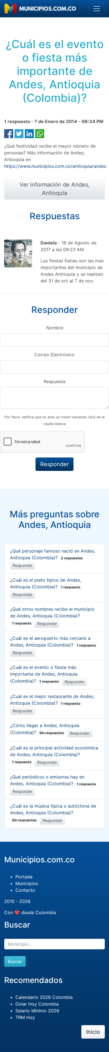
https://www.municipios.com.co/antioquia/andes (55, 166)
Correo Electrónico (54, 354)
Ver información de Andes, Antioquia (55, 188)
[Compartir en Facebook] (8, 133)
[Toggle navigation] (97, 8)
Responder (22, 565)
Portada (23, 876)
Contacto (25, 890)
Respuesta (54, 381)
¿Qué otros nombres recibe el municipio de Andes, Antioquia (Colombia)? (52, 616)
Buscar (15, 961)
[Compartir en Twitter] (19, 133)
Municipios (26, 883)
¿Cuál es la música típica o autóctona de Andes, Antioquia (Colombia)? (53, 812)
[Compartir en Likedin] (29, 133)
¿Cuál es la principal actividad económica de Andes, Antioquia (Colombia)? (54, 754)
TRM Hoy (25, 1017)
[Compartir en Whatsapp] (39, 133)
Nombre (54, 328)
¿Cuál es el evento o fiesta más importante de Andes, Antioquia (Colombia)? (43, 674)
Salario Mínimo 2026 (37, 1010)
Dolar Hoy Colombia (37, 1004)
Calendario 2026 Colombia (44, 997)
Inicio (93, 1032)
